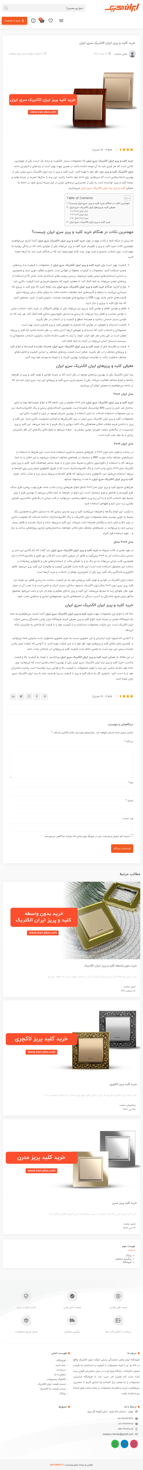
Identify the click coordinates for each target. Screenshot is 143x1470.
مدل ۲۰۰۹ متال (81, 218)
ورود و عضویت (12, 20)
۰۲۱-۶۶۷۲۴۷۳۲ (125, 1418)
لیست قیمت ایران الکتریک (52, 1384)
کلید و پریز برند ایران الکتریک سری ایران (103, 188)
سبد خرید (60, 1365)
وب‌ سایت (128, 818)
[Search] (6, 8)
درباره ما (61, 1370)
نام (130, 782)
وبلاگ (128, 1255)
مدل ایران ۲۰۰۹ (81, 214)
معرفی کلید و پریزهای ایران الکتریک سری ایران (92, 207)
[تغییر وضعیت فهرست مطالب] (125, 198)
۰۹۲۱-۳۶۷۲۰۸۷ (125, 1429)
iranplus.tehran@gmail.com (118, 1434)
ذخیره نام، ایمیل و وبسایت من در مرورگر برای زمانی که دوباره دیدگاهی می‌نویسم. (87, 836)
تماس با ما (60, 1374)
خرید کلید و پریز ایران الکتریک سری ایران (90, 222)
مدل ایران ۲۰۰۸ (81, 211)
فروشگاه (127, 1262)
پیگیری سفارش (123, 1259)
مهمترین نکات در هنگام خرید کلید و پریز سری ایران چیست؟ (99, 203)
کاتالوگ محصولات (56, 1379)
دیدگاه (128, 741)
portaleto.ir (57, 1464)
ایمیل (129, 800)
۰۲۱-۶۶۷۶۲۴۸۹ (125, 1424)
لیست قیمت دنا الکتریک (53, 1389)
